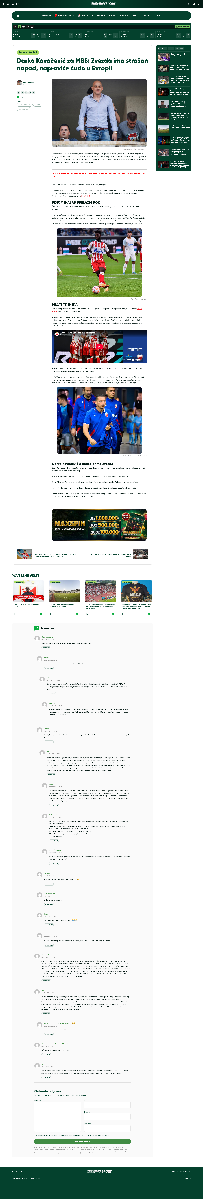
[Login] (199, 4)
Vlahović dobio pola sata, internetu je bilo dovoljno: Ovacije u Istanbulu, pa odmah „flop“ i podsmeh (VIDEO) (180, 153)
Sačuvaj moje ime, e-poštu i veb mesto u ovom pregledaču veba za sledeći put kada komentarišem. (73, 1135)
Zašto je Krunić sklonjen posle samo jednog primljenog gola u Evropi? (179, 67)
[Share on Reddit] (30, 92)
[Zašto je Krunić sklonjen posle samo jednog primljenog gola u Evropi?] (163, 68)
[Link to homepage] (103, 3)
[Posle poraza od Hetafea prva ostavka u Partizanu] (64, 591)
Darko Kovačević (25, 105)
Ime (86, 1100)
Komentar (38, 1100)
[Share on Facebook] (18, 92)
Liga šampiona (24, 109)
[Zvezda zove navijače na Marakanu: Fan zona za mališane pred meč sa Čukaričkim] (100, 591)
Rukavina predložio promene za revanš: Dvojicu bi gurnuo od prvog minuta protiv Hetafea (178, 104)
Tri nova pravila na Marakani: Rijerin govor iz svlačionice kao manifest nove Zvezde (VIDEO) (179, 164)
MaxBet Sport (87, 196)
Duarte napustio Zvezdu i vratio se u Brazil (180, 55)
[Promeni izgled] (189, 4)
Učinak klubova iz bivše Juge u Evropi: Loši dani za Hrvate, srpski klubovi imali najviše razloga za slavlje (180, 140)
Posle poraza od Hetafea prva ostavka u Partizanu (61, 605)
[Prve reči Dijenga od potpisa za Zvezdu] (28, 591)
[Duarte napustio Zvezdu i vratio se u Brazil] (164, 57)
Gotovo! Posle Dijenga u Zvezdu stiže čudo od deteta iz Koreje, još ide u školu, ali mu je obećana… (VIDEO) (180, 117)
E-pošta (87, 1112)
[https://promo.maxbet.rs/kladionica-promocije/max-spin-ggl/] (99, 525)
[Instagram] (17, 3)
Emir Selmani (28, 82)
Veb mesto (88, 1124)
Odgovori (46, 648)
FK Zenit (38, 105)
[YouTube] (13, 3)
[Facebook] (3, 3)
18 (22, 97)
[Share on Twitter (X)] (22, 92)
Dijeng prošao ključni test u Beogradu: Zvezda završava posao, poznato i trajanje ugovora (179, 79)
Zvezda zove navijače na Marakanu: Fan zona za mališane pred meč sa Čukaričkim (100, 606)
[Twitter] (8, 3)
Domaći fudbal (28, 52)
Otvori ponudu (183, 27)
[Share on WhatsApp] (26, 92)
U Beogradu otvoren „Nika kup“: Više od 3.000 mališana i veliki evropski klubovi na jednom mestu (136, 606)
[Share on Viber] (33, 92)
